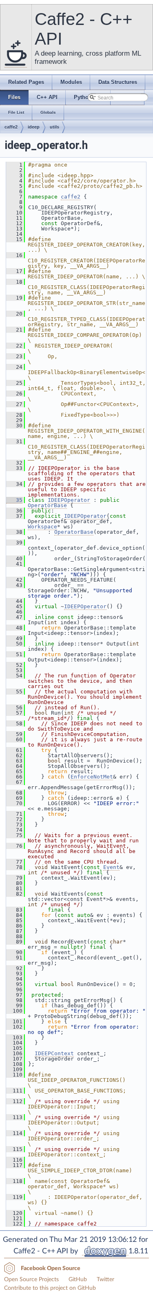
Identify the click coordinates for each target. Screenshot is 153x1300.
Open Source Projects (31, 1279)
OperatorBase (47, 505)
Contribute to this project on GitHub (50, 1288)
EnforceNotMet (92, 777)
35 (14, 500)
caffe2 (11, 126)
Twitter (105, 1279)
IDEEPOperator (69, 500)
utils (54, 126)
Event (111, 867)
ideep (34, 126)
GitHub (78, 1279)
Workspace (42, 527)
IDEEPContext (54, 1053)
